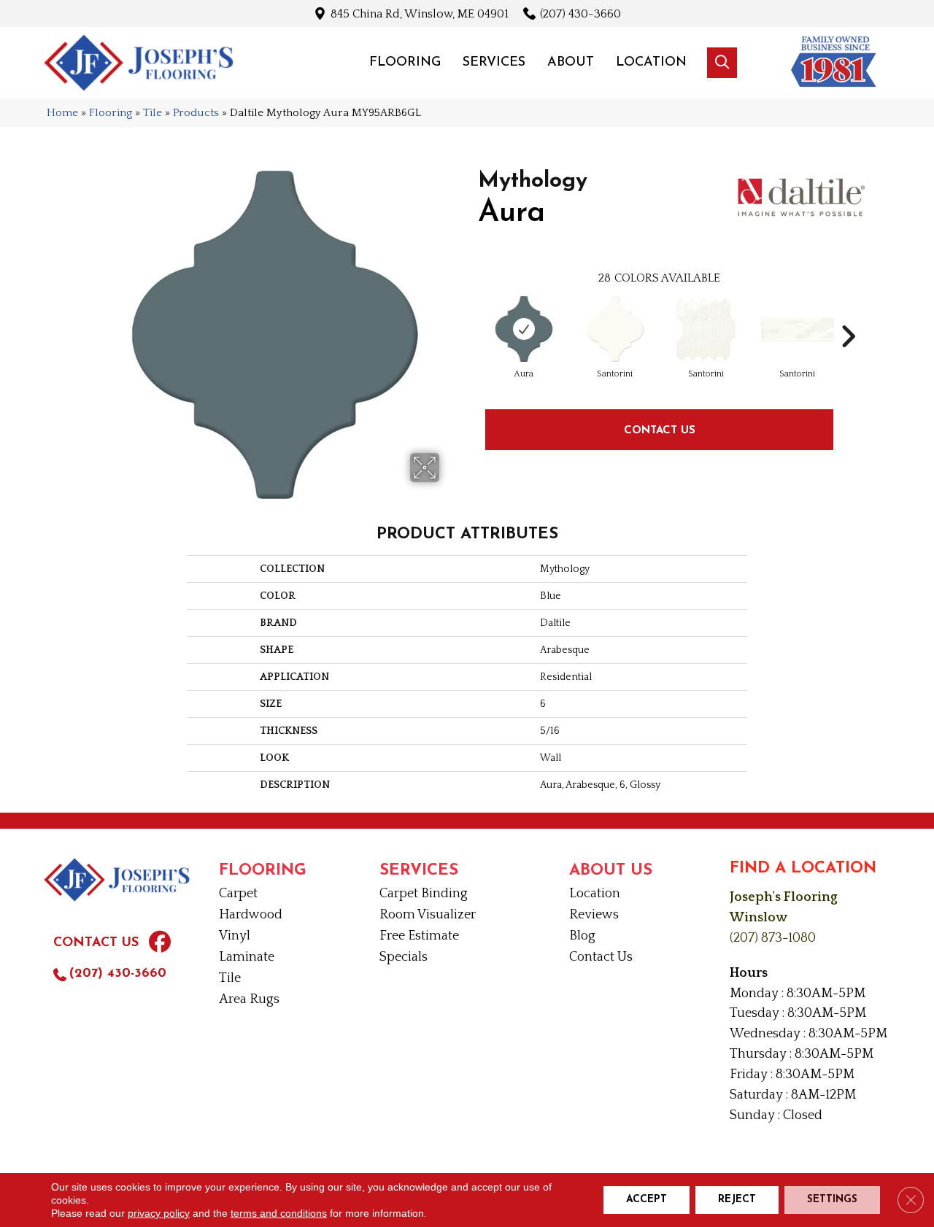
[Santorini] (615, 329)
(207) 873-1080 (773, 938)
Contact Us (659, 429)
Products (196, 113)
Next (848, 314)
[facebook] (160, 944)
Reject (737, 1199)
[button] (722, 62)
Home (62, 113)
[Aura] (523, 329)
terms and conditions (279, 1213)
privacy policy (159, 1213)
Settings (832, 1199)
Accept (646, 1199)
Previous (471, 314)
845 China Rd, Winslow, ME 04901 (420, 13)
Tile (152, 113)
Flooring (110, 113)
